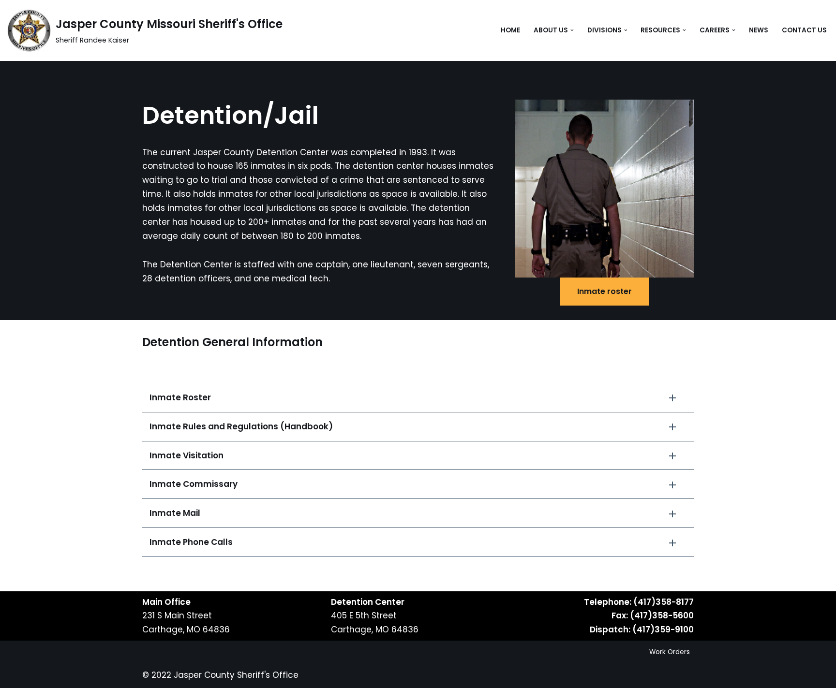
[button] (572, 30)
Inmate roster (604, 291)
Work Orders (669, 652)
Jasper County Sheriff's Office (236, 675)
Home (510, 30)
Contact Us (804, 30)
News (758, 30)
